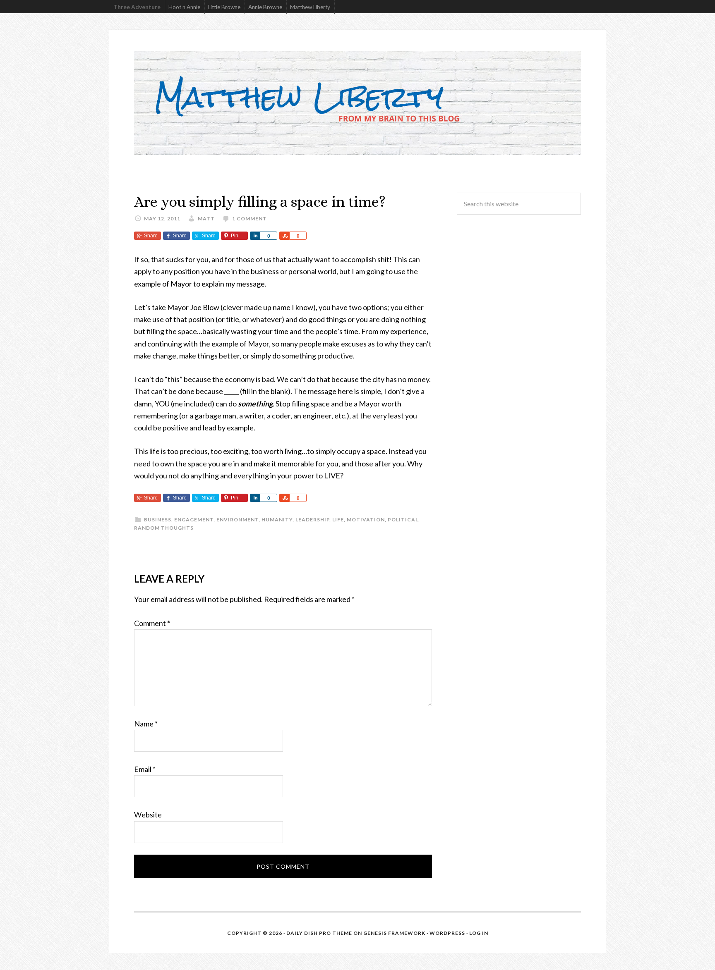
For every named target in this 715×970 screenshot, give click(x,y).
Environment (237, 519)
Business (157, 519)
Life (338, 519)
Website (148, 814)
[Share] (255, 236)
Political (403, 519)
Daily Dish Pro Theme (319, 933)
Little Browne (224, 7)
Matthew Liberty (310, 7)
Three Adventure (137, 7)
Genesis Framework (394, 933)
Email (145, 769)
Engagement (194, 519)
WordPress (447, 933)
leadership (312, 519)
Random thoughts (164, 528)
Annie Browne (265, 7)
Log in (478, 933)
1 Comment (249, 218)
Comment (152, 623)
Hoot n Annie (184, 7)
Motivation (366, 519)
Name (146, 723)
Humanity (277, 519)
